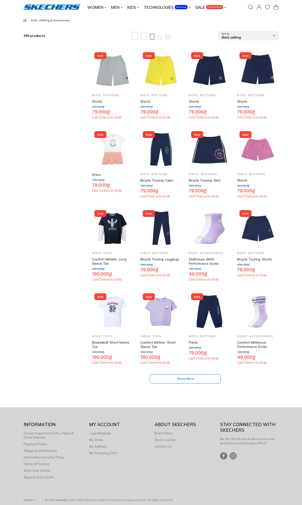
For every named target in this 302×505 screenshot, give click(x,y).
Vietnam (61, 500)
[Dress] (112, 149)
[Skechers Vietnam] (52, 7)
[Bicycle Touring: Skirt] (209, 149)
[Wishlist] (267, 7)
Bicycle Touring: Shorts (254, 259)
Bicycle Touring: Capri (156, 180)
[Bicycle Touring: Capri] (161, 149)
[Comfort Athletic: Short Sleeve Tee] (161, 311)
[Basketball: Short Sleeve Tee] (112, 311)
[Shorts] (112, 70)
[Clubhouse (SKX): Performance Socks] (209, 228)
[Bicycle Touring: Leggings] (161, 228)
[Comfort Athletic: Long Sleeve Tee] (112, 228)
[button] (276, 7)
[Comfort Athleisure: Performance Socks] (257, 311)
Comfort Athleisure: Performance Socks (252, 344)
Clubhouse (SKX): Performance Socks (204, 261)
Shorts (97, 101)
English (28, 500)
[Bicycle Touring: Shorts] (257, 228)
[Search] (250, 7)
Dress (96, 175)
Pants (193, 342)
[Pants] (209, 311)
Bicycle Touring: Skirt (204, 180)
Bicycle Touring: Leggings (159, 259)
